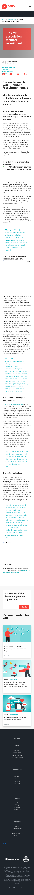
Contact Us (17, 835)
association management (8, 67)
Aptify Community (17, 807)
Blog (5, 14)
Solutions (17, 826)
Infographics (17, 781)
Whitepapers (17, 776)
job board (5, 69)
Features (17, 745)
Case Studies (17, 783)
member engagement (7, 71)
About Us (17, 802)
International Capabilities (17, 757)
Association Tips (12, 19)
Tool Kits (17, 786)
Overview (17, 743)
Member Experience (17, 755)
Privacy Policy (12, 887)
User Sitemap (21, 887)
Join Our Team (17, 809)
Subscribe (24, 607)
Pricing (17, 805)
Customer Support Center (17, 833)
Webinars (17, 778)
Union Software (17, 750)
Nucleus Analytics (17, 752)
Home (3, 19)
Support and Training (17, 828)
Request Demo (17, 831)
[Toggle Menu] (30, 6)
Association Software (17, 748)
